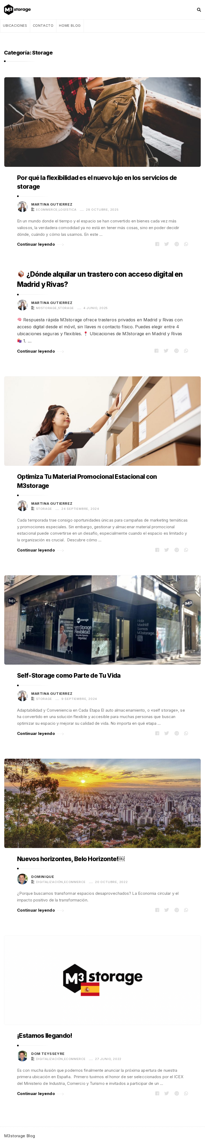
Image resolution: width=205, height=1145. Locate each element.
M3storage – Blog (19, 9)
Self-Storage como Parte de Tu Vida (69, 675)
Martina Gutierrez (51, 204)
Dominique (42, 876)
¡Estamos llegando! (44, 1035)
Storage (66, 308)
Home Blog (70, 26)
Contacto (43, 26)
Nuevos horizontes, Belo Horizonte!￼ (71, 859)
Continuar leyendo (36, 244)
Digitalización (49, 882)
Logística (68, 209)
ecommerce (47, 209)
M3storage (46, 308)
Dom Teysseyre (48, 1053)
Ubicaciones (15, 26)
